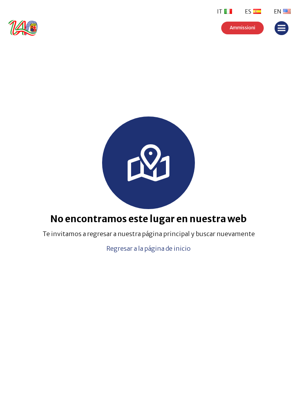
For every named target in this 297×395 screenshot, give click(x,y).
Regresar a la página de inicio (148, 248)
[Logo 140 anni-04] (35, 28)
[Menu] (281, 28)
